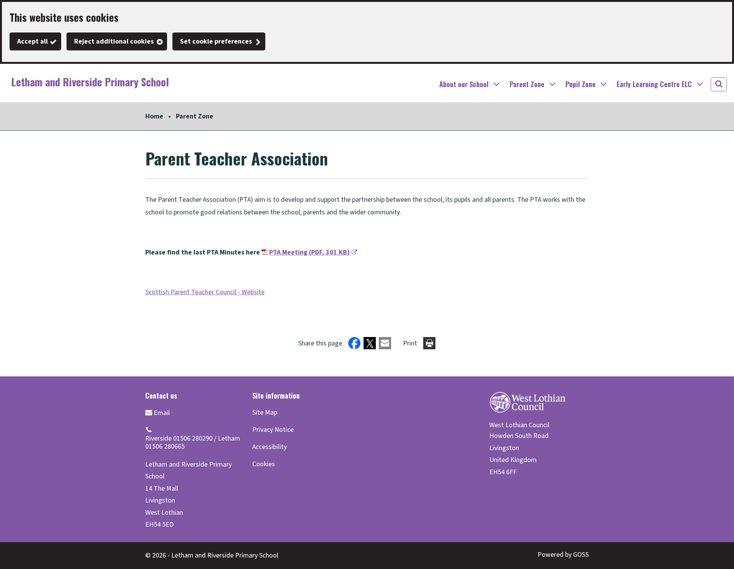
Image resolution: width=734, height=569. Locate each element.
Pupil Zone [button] (580, 84)
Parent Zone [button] (527, 84)
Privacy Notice (273, 429)
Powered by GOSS (563, 554)
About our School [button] (464, 84)
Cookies (263, 464)
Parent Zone (194, 116)
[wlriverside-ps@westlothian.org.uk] (157, 412)
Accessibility (269, 447)
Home (154, 116)
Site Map (264, 412)
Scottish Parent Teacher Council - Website (205, 292)
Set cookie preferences (216, 41)
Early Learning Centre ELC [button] (654, 84)
